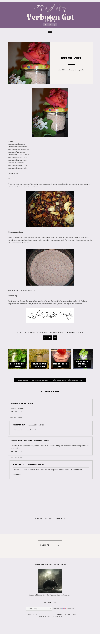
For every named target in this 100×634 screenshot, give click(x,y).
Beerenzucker (31, 332)
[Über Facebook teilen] (45, 337)
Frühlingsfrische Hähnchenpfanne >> (68, 380)
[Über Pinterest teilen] (55, 337)
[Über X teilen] (49, 337)
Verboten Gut (63, 614)
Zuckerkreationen (74, 332)
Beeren (20, 332)
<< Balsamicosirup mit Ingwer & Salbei (32, 380)
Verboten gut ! (71, 70)
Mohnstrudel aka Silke (21, 441)
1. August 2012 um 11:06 (41, 441)
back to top (33, 614)
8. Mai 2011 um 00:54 (26, 403)
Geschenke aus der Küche (52, 332)
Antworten (16, 412)
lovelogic (57, 616)
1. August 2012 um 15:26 (35, 425)
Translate (70, 609)
